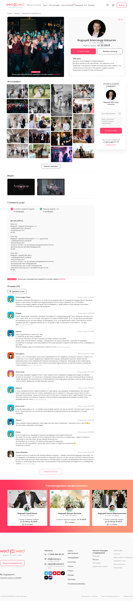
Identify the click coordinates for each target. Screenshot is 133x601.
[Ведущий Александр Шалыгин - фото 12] (61, 124)
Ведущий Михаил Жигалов (69, 513)
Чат (113, 5)
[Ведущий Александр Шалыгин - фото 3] (39, 91)
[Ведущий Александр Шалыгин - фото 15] (39, 136)
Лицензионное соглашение (89, 596)
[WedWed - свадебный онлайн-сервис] (13, 553)
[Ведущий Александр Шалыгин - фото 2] (17, 91)
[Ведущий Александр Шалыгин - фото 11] (39, 121)
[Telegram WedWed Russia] (46, 573)
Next (61, 47)
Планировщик (79, 5)
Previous (10, 47)
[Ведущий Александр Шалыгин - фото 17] (17, 151)
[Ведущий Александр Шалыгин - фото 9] (17, 121)
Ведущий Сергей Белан (27, 513)
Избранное (107, 5)
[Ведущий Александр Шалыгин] (35, 47)
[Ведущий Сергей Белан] (27, 499)
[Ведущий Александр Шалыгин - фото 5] (83, 91)
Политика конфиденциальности (110, 596)
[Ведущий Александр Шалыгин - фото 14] (83, 136)
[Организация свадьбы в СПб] (15, 4)
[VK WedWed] (50, 573)
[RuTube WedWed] (50, 577)
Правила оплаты (128, 596)
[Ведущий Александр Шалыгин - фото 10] (83, 121)
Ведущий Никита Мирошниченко (112, 513)
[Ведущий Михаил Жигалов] (70, 499)
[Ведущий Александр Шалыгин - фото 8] (83, 106)
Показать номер (111, 145)
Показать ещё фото (51, 166)
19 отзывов (113, 524)
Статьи (70, 571)
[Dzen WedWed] (46, 577)
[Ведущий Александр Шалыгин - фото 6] (17, 106)
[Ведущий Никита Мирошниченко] (112, 499)
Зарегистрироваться (12, 563)
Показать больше (50, 472)
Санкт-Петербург (35, 5)
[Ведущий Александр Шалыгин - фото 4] (61, 100)
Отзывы (71, 575)
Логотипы (71, 579)
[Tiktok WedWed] (63, 573)
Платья (70, 566)
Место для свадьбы (54, 5)
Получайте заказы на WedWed (10, 578)
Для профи (91, 5)
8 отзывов (71, 522)
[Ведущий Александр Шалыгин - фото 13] (17, 136)
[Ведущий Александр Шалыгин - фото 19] (39, 151)
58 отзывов (29, 524)
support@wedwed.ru (56, 564)
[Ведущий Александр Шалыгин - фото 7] (39, 106)
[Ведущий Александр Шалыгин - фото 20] (61, 154)
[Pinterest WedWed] (54, 573)
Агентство (72, 562)
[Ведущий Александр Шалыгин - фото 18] (83, 151)
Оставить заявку (111, 131)
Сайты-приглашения (67, 5)
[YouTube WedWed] (59, 573)
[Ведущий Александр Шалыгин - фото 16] (61, 139)
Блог (85, 5)
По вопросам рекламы (76, 584)
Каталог (45, 5)
